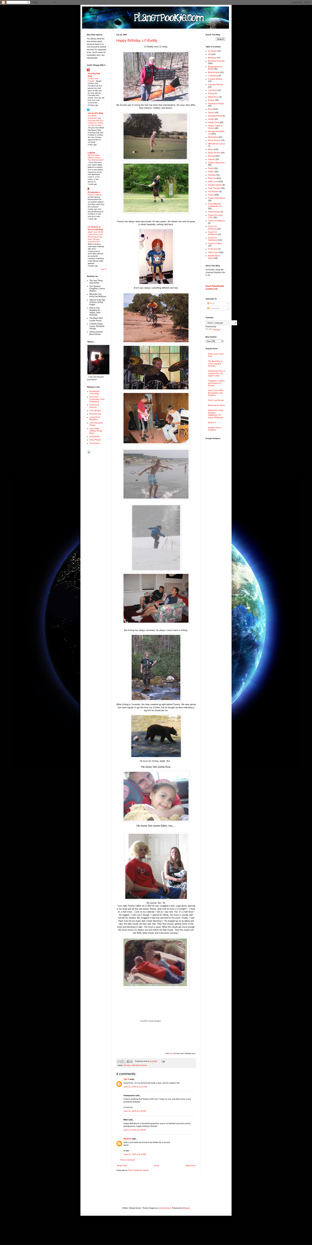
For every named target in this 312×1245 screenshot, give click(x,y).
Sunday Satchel (215, 185)
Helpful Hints (213, 122)
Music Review (214, 153)
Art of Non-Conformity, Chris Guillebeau (96, 399)
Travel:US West (215, 243)
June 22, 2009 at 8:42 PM (135, 1154)
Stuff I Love (213, 181)
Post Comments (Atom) (138, 1170)
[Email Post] (163, 1061)
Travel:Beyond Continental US (214, 205)
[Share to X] (125, 1061)
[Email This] (119, 1061)
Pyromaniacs (94, 192)
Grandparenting (215, 116)
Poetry (211, 168)
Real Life (212, 178)
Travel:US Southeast (212, 239)
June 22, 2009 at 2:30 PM (135, 1111)
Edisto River (213, 97)
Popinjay (212, 175)
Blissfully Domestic (139, 1065)
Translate (216, 330)
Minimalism (213, 137)
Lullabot (91, 153)
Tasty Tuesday (214, 188)
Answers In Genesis (94, 406)
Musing (211, 156)
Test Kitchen (213, 191)
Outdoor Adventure (216, 163)
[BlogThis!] (122, 1061)
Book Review (214, 72)
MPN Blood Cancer (216, 144)
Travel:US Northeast (212, 227)
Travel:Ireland (214, 212)
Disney (211, 93)
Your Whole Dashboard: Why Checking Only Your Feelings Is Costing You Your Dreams (96, 120)
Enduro (211, 100)
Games (211, 112)
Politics (211, 171)
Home (156, 1165)
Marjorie (127, 1139)
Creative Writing (215, 79)
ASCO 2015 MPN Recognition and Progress (215, 392)
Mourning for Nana (216, 405)
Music (210, 149)
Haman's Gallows (95, 195)
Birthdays (127, 1065)
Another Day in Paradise (214, 428)
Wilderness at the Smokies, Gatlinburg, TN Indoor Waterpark (215, 414)
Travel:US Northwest (212, 233)
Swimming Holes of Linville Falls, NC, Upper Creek (216, 373)
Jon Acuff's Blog (95, 113)
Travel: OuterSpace (216, 198)
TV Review (213, 249)
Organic (211, 159)
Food (210, 109)
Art (209, 54)
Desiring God (95, 414)
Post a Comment (127, 1160)
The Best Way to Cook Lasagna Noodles (215, 363)
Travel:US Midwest (216, 221)
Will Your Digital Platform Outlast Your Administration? (96, 157)
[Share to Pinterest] (131, 1061)
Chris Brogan (95, 410)
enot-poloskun (164, 1208)
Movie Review (214, 140)
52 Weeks (212, 51)
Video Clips (213, 252)
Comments (214, 308)
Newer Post (122, 1165)
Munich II (212, 422)
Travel (211, 195)
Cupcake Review (215, 84)
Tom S (126, 1079)
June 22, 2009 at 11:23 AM (135, 1087)
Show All (103, 269)
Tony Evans (94, 443)
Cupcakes (212, 90)
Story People (95, 440)
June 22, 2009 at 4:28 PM (135, 1130)
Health (211, 119)
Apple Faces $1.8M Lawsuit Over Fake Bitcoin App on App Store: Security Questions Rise (95, 237)
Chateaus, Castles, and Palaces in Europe (216, 383)
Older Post (190, 1165)
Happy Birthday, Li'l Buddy (136, 40)
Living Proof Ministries (94, 418)
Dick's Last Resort (216, 400)
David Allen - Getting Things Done (95, 430)
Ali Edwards (94, 436)
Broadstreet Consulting (94, 392)
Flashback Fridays (216, 103)
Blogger (186, 1208)
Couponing (213, 75)
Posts (212, 303)
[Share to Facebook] (128, 1061)
